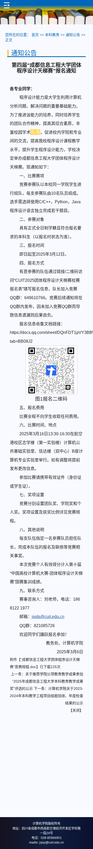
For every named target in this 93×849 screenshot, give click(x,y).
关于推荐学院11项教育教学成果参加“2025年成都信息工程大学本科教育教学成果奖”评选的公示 (46, 681)
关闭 (76, 710)
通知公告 (73, 35)
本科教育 (52, 35)
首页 (35, 35)
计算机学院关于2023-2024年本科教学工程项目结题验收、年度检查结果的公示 (46, 695)
